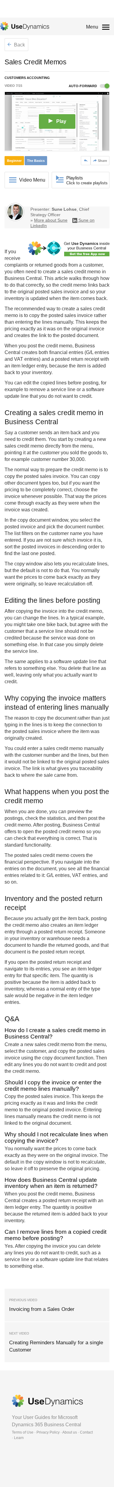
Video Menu (32, 179)
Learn (19, 1438)
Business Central (23, 278)
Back (19, 44)
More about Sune (50, 220)
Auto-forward (83, 86)
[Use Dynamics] (24, 26)
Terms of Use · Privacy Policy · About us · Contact (52, 1432)
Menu (92, 26)
